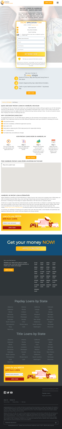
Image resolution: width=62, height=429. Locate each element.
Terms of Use (37, 63)
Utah (23, 327)
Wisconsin (50, 327)
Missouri (37, 317)
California (37, 307)
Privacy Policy (29, 63)
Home (4, 102)
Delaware (10, 309)
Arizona (23, 307)
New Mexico (50, 319)
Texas (10, 327)
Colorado (50, 307)
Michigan (9, 102)
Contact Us (12, 399)
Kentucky (10, 314)
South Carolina (37, 324)
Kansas (50, 312)
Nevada (23, 319)
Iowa (37, 312)
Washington (37, 327)
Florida (24, 309)
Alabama (10, 307)
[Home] (7, 2)
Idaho (50, 309)
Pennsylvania (10, 324)
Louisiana (23, 314)
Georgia (37, 309)
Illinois (10, 312)
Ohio (23, 322)
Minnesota (10, 317)
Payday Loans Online (46, 395)
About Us (6, 399)
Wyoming (10, 329)
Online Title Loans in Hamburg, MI (13, 207)
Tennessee (50, 324)
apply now (48, 2)
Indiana (23, 312)
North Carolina (10, 322)
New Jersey (37, 319)
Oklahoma (37, 322)
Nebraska (10, 319)
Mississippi (24, 317)
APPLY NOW (12, 227)
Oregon (50, 322)
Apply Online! (31, 248)
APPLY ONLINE (31, 157)
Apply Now (8, 270)
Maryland (37, 314)
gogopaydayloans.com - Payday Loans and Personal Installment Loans (23, 425)
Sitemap (23, 402)
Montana (50, 317)
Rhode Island (24, 324)
